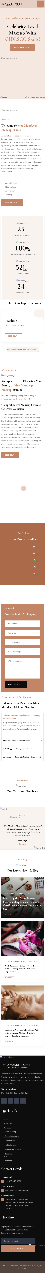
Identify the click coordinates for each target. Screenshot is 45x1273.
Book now (9, 455)
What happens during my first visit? (18, 748)
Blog (5, 1156)
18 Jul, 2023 (33, 961)
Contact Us (8, 1160)
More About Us (11, 202)
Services (7, 1128)
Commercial (10, 1140)
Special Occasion (12, 1136)
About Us (8, 1123)
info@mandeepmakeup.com (17, 1190)
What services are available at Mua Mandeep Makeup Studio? (21, 717)
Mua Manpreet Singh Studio (21, 1265)
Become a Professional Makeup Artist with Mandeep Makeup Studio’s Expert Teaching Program (22, 1032)
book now (12, 336)
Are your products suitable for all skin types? (22, 757)
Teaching (8, 1154)
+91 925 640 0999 (13, 1181)
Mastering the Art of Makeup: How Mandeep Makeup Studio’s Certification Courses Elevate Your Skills (22, 904)
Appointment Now (21, 47)
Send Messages (14, 685)
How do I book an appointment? (17, 740)
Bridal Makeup (10, 1131)
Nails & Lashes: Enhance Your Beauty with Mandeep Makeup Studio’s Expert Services (22, 968)
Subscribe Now (17, 1249)
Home (6, 1119)
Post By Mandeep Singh (14, 893)
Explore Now (31, 350)
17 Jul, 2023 (32, 893)
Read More (7, 915)
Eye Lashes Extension (14, 1149)
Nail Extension (10, 1145)
